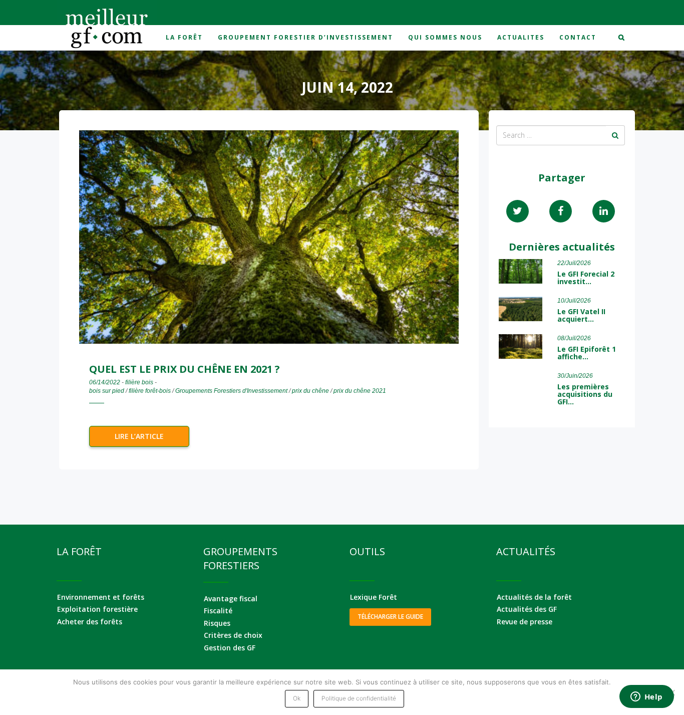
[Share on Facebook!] (560, 211)
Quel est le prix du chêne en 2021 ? (184, 369)
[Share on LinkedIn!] (603, 211)
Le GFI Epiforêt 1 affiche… (586, 352)
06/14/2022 (104, 382)
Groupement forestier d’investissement (305, 37)
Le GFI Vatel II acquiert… (581, 315)
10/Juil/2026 (574, 300)
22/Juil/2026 (574, 263)
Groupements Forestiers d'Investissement (231, 390)
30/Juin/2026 (575, 375)
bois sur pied (106, 390)
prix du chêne (310, 390)
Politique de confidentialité (358, 698)
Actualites (520, 37)
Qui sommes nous (445, 37)
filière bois (139, 382)
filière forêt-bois (150, 390)
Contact (577, 37)
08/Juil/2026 (574, 338)
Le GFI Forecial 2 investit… (585, 277)
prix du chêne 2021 (359, 390)
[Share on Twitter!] (517, 211)
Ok (296, 698)
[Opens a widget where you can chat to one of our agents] (646, 697)
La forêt (184, 37)
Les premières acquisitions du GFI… (584, 394)
